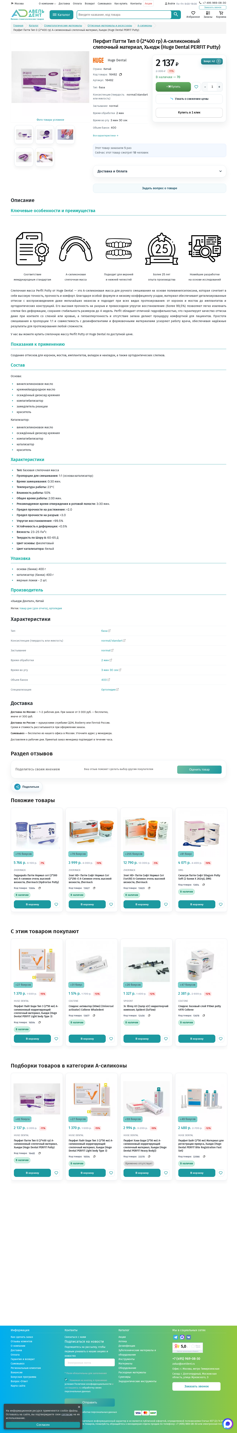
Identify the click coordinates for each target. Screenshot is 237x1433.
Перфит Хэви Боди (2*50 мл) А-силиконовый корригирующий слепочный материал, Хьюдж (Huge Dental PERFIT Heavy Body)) (145, 1145)
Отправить (89, 1402)
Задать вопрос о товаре (159, 188)
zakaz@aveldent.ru (183, 1363)
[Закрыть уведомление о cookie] (79, 1407)
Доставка (64, 3)
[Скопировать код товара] (120, 74)
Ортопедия (108, 689)
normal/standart (111, 640)
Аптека (122, 1341)
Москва (19, 3)
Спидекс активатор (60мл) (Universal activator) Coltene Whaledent (91, 1008)
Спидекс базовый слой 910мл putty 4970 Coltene (199, 1008)
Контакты (136, 3)
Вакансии (16, 1372)
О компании (46, 3)
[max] (182, 1338)
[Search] (176, 14)
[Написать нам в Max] (227, 1423)
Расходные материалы (132, 1372)
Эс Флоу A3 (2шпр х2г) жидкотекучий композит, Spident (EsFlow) (145, 1008)
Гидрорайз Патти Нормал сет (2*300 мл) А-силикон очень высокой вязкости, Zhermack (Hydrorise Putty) (36, 879)
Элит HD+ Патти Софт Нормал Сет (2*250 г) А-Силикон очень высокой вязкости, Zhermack (90, 879)
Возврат (90, 3)
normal (105, 650)
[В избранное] (196, 87)
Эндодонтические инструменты (137, 1381)
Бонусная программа (23, 1376)
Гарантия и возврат (23, 1359)
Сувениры (124, 1376)
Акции (148, 3)
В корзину (32, 904)
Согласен (43, 1424)
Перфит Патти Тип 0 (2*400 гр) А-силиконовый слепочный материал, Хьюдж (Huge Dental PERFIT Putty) (35, 1144)
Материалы (125, 1363)
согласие (67, 1414)
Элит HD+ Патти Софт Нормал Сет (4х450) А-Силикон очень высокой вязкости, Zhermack (144, 879)
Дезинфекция (126, 1345)
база (104, 631)
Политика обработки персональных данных (91, 1412)
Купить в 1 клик (189, 112)
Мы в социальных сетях (189, 1330)
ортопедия (55, 608)
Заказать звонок (212, 7)
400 (104, 679)
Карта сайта (18, 1385)
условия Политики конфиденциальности (88, 1384)
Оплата (77, 3)
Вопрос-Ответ (19, 1381)
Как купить (120, 3)
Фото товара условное (50, 119)
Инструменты (126, 1359)
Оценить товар (199, 769)
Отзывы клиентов (21, 1341)
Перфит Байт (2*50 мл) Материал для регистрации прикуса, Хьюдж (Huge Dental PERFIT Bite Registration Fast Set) (201, 1145)
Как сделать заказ (22, 1337)
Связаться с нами (75, 1337)
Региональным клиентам (26, 1368)
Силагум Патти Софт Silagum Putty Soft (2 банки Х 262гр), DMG (199, 877)
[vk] (188, 1338)
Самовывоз (104, 3)
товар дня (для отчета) (33, 608)
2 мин (105, 660)
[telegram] (175, 1338)
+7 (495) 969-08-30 (186, 1359)
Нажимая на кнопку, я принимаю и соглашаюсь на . (89, 1386)
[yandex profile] (199, 1348)
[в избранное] (56, 904)
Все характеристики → (105, 135)
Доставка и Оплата (112, 171)
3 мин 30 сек (109, 670)
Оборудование (127, 1368)
